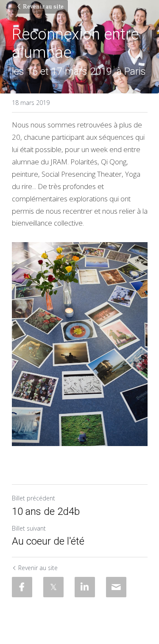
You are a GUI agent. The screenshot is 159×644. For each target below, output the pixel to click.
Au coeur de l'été (48, 541)
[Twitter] (53, 587)
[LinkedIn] (85, 587)
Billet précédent (33, 498)
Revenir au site (43, 7)
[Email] (116, 587)
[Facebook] (22, 587)
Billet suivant (29, 528)
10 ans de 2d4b (46, 511)
